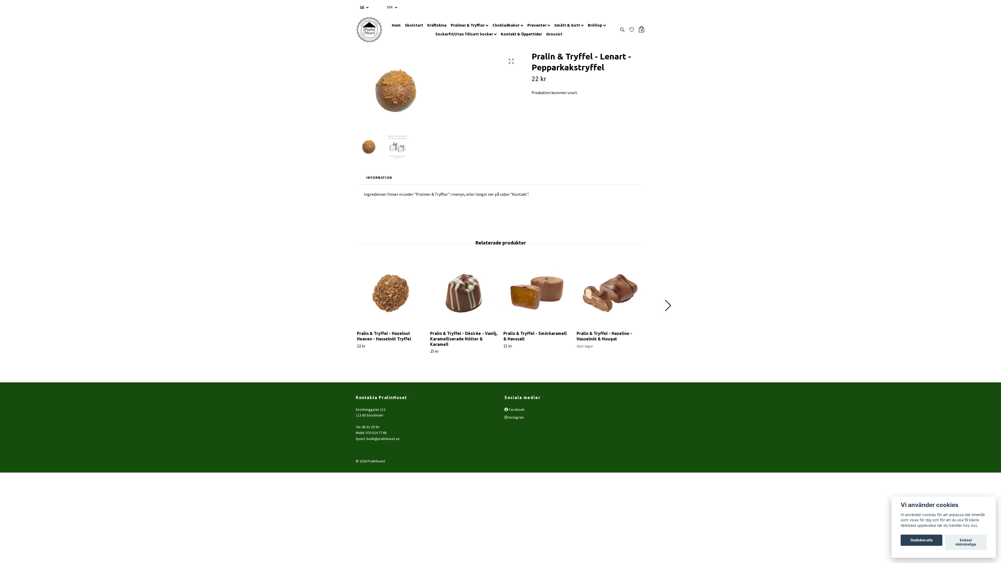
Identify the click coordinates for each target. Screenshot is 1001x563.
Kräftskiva (437, 25)
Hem (396, 25)
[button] (667, 305)
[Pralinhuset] (369, 30)
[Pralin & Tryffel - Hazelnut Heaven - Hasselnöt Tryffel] (390, 293)
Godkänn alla (921, 540)
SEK (390, 7)
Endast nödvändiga (965, 542)
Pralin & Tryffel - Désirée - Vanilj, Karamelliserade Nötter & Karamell (463, 339)
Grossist (554, 33)
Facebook (516, 409)
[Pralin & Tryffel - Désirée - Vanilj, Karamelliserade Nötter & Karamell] (463, 293)
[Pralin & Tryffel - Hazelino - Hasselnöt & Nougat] (610, 293)
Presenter (536, 25)
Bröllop (595, 25)
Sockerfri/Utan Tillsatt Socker (464, 33)
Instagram (516, 417)
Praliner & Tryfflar (468, 25)
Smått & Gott (567, 25)
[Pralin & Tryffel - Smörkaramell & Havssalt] (537, 293)
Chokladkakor (506, 25)
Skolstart (414, 25)
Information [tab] (379, 177)
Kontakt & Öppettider (521, 33)
